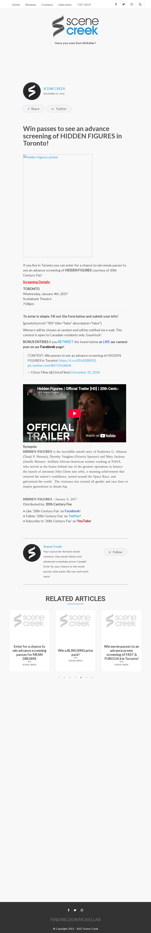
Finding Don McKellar (75, 919)
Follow (117, 552)
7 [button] (92, 677)
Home (16, 4)
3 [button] (70, 677)
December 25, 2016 (85, 372)
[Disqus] (75, 726)
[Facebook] (116, 4)
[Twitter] (124, 4)
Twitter (61, 109)
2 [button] (64, 677)
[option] (29, 642)
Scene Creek (54, 89)
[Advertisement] (76, 61)
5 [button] (81, 677)
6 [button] (86, 677)
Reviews (30, 4)
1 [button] (59, 677)
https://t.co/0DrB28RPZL (78, 360)
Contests (47, 4)
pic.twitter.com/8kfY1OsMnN (49, 365)
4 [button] (75, 677)
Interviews (65, 4)
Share (35, 109)
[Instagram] (132, 4)
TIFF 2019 (84, 4)
